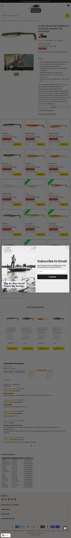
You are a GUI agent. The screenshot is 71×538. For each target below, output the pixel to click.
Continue (52, 277)
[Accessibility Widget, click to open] (65, 528)
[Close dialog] (67, 247)
